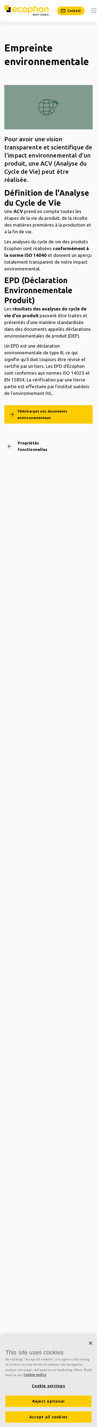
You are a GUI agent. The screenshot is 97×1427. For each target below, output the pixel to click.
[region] (48, 1381)
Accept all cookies (48, 1417)
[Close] (90, 1343)
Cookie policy (34, 1374)
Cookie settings (48, 1385)
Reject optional (48, 1401)
